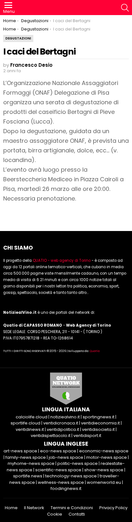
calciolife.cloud (31, 417)
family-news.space (25, 457)
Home (11, 507)
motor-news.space (106, 457)
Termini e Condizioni (72, 507)
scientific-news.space (58, 470)
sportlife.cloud (25, 423)
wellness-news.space (61, 482)
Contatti (77, 514)
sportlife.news (27, 476)
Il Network (34, 507)
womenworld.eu (104, 482)
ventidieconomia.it (100, 423)
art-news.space (20, 451)
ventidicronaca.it (60, 423)
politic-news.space (77, 463)
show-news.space (103, 470)
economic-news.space (103, 451)
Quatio (95, 351)
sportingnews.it (98, 417)
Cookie (54, 514)
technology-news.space (71, 476)
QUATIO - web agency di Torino (62, 260)
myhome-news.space (31, 463)
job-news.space (66, 457)
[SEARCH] (125, 7)
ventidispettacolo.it (50, 435)
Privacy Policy (113, 507)
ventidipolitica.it (63, 429)
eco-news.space (58, 451)
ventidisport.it (87, 435)
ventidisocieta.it (98, 429)
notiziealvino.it (65, 417)
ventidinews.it (30, 429)
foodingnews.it (66, 488)
